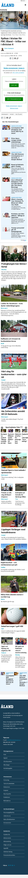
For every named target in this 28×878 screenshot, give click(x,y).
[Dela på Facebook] (10, 58)
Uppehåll (6, 848)
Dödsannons (7, 787)
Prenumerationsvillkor (9, 855)
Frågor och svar (7, 845)
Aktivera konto (14, 108)
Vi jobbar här (7, 834)
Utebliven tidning (8, 852)
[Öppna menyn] (25, 5)
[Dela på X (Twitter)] (13, 58)
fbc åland (19, 114)
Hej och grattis (7, 794)
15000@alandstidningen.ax (14, 740)
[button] (2, 428)
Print (5, 754)
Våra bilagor (7, 765)
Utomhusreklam (8, 761)
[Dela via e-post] (15, 58)
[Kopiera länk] (17, 58)
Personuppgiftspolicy (9, 812)
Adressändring (7, 841)
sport (12, 114)
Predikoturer (7, 797)
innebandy (5, 114)
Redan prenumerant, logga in (14, 68)
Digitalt (5, 758)
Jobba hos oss (7, 816)
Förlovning (6, 780)
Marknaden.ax (7, 801)
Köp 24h (14, 85)
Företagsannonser (8, 751)
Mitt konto (23, 1)
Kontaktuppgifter (8, 768)
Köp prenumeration (14, 99)
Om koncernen (7, 823)
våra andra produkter (18, 72)
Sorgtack (6, 790)
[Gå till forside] (7, 5)
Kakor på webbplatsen (9, 819)
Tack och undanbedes (9, 783)
